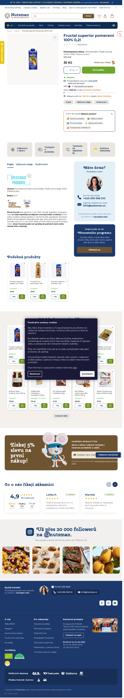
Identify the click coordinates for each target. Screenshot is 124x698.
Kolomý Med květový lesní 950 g (17, 392)
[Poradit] (112, 327)
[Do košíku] (22, 361)
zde (75, 368)
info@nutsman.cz (89, 592)
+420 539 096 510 (64, 592)
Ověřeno (70, 494)
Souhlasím (87, 374)
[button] (75, 119)
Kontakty (56, 8)
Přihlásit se (94, 250)
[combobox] (63, 16)
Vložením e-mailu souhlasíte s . (97, 462)
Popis (68, 102)
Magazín (9, 628)
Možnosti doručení (76, 83)
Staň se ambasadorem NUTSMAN (83, 8)
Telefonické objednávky (77, 149)
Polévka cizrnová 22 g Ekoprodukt (104, 348)
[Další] (115, 484)
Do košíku (98, 70)
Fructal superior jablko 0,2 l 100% (16, 348)
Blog (64, 8)
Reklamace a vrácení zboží (46, 647)
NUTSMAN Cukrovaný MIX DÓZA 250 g (81, 393)
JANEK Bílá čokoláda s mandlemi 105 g (37, 393)
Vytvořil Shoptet (13, 693)
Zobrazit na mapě (73, 635)
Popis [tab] (10, 164)
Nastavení (35, 374)
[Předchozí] (108, 484)
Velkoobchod (104, 8)
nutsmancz (108, 603)
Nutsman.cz (102, 603)
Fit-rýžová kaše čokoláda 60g (59, 392)
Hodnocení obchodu (14, 638)
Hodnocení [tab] (41, 164)
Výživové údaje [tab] (24, 164)
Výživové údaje (84, 102)
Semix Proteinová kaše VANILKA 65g (104, 392)
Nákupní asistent (88, 114)
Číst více (67, 57)
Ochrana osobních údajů (45, 652)
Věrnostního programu (83, 86)
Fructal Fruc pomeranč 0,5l (36, 282)
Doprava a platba (30, 8)
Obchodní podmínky (13, 8)
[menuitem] (10, 25)
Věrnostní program (42, 628)
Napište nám (45, 8)
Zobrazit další (61, 416)
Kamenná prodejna (14, 633)
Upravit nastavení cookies (61, 690)
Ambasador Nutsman (44, 638)
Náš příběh (10, 624)
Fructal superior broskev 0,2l (58, 282)
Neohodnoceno (82, 44)
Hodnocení (101, 102)
